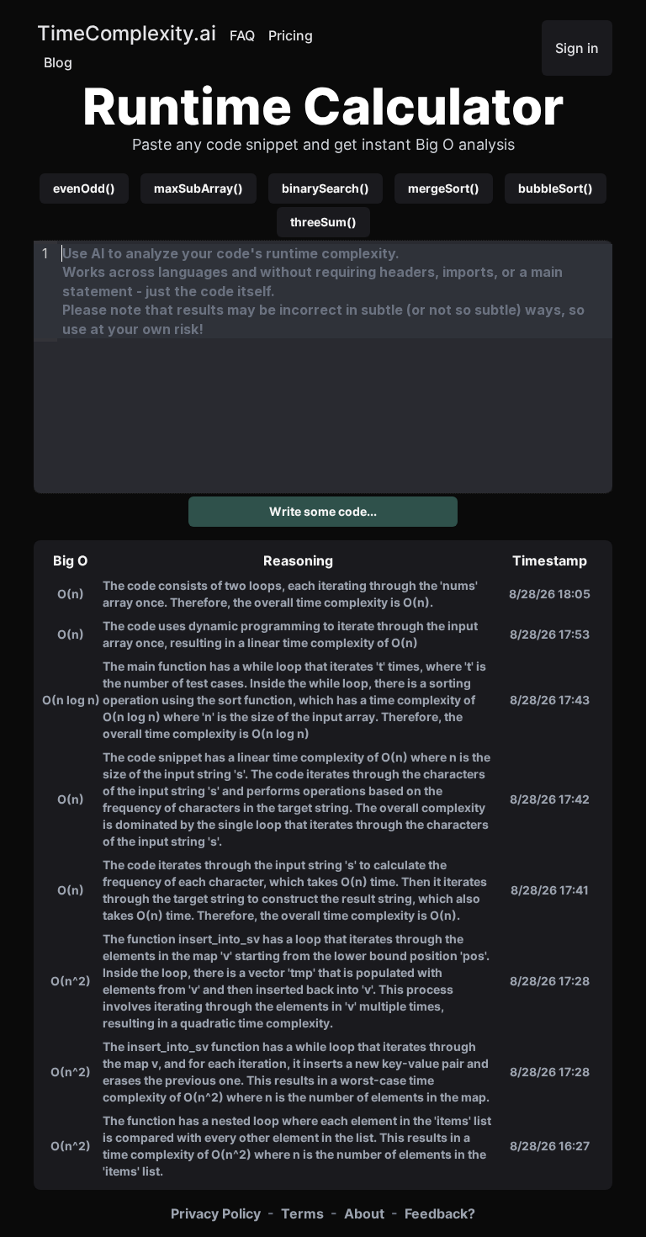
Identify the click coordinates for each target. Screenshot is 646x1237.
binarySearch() (325, 188)
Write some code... (323, 511)
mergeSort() (443, 188)
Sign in (577, 48)
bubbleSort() (555, 188)
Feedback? (440, 1213)
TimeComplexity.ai (126, 33)
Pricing (290, 35)
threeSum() (323, 222)
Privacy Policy (216, 1213)
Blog (58, 62)
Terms (302, 1213)
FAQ (242, 35)
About (364, 1213)
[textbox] (334, 291)
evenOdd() (84, 188)
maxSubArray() (198, 188)
